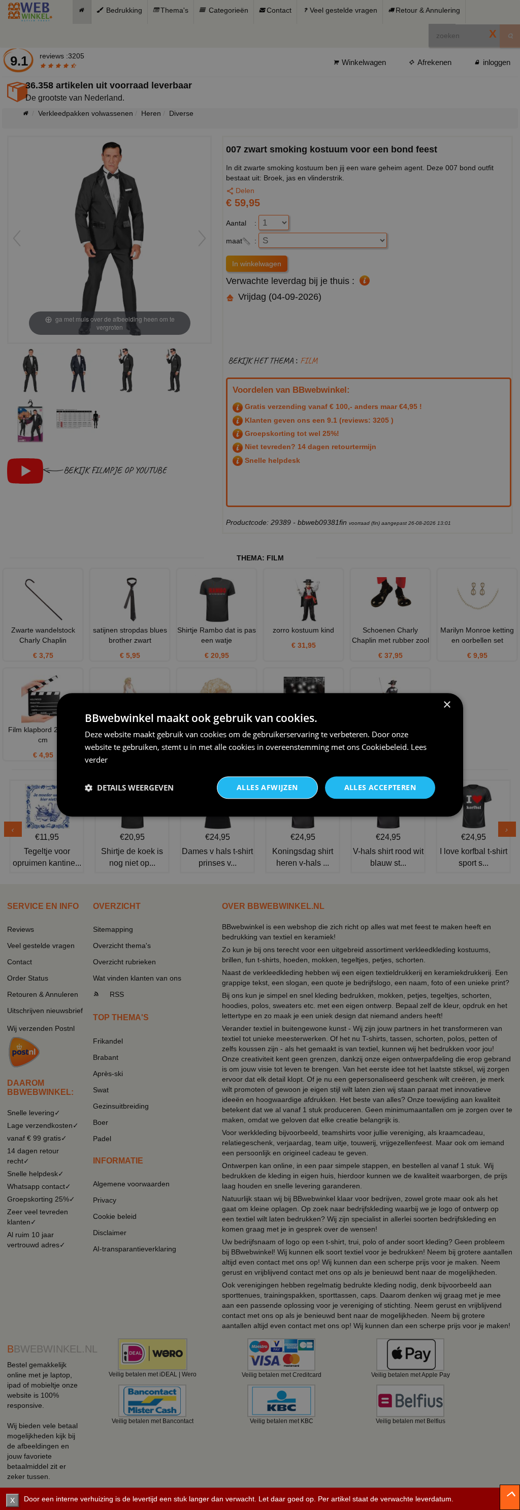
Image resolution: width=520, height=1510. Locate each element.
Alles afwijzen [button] (267, 787)
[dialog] (260, 754)
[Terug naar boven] (510, 1497)
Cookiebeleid (384, 747)
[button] (129, 787)
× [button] (446, 705)
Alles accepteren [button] (380, 787)
